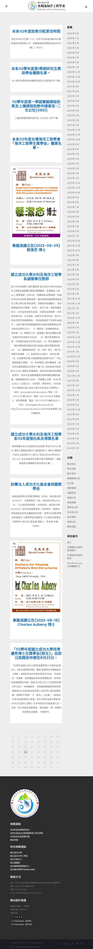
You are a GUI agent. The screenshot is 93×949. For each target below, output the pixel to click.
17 (19, 741)
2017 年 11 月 (73, 375)
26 (25, 746)
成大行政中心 (16, 859)
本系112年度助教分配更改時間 (36, 31)
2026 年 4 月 (73, 52)
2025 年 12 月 (73, 71)
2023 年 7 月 (73, 206)
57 (19, 767)
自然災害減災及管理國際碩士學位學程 (26, 833)
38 (51, 751)
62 (51, 767)
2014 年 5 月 (73, 438)
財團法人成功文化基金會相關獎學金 (36, 486)
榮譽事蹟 (71, 487)
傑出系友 (71, 463)
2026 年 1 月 (73, 67)
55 (57, 762)
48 (13, 762)
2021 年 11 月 (73, 303)
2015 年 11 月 (73, 409)
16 (13, 741)
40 (13, 757)
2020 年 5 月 (73, 332)
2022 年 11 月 (73, 245)
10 (25, 736)
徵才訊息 (71, 473)
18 (25, 741)
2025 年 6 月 (73, 100)
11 (32, 736)
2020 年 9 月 (73, 322)
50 (25, 762)
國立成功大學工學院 (19, 856)
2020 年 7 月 (73, 327)
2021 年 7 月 (73, 308)
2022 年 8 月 (73, 259)
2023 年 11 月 (73, 187)
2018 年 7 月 (73, 361)
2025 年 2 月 (73, 120)
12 (38, 736)
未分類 (70, 483)
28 (38, 746)
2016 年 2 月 (73, 404)
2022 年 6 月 (73, 269)
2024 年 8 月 (73, 149)
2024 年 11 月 (73, 134)
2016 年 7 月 (73, 395)
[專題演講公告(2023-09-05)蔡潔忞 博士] (36, 202)
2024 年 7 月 (73, 153)
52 (38, 762)
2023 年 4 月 (73, 221)
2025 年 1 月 (73, 124)
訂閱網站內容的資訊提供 (74, 549)
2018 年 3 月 (73, 370)
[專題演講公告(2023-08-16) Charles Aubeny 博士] (36, 577)
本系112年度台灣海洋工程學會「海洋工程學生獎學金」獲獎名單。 (36, 143)
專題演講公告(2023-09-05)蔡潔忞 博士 (36, 247)
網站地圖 (14, 840)
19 (32, 741)
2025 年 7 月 (73, 96)
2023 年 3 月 (73, 226)
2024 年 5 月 (73, 158)
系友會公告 (72, 512)
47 (57, 757)
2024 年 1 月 (73, 178)
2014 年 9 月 (73, 428)
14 (51, 736)
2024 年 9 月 (73, 144)
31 (57, 746)
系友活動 (71, 516)
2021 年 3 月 (73, 313)
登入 (69, 542)
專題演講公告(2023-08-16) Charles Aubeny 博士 (36, 622)
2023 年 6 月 (73, 211)
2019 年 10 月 (73, 346)
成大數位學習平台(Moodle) (22, 869)
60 (38, 767)
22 (51, 741)
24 (13, 746)
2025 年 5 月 (73, 105)
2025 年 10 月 (73, 81)
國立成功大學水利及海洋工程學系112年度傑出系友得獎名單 (36, 436)
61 (45, 767)
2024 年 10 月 (73, 139)
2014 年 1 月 (73, 448)
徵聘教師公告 (73, 478)
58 (25, 767)
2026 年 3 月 (73, 57)
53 (45, 762)
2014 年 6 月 (73, 433)
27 (32, 746)
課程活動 (71, 526)
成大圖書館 (15, 862)
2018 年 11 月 (73, 356)
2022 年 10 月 (73, 250)
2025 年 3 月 (73, 115)
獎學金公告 (72, 507)
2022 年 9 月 (73, 255)
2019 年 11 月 (73, 341)
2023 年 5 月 (73, 216)
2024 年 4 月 (73, 163)
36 (38, 751)
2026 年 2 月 (73, 62)
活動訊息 (71, 492)
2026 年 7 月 (73, 38)
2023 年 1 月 (73, 235)
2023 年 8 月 (73, 202)
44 (38, 757)
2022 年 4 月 (73, 279)
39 (57, 751)
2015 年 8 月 (73, 419)
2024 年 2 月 (73, 173)
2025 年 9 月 (73, 86)
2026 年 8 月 (73, 33)
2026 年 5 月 (73, 47)
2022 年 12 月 (73, 240)
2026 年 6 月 (73, 42)
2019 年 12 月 (73, 337)
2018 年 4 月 (73, 366)
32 (13, 751)
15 (57, 736)
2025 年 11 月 (73, 76)
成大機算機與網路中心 (20, 866)
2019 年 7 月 (73, 351)
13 (45, 736)
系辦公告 (71, 521)
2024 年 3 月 (73, 168)
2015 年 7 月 (73, 423)
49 (19, 762)
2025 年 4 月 (73, 110)
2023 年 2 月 (73, 231)
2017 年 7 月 (73, 385)
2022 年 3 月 (73, 284)
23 (57, 741)
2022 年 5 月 (73, 274)
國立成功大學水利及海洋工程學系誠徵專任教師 (36, 276)
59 (32, 767)
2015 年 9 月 (73, 414)
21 (45, 741)
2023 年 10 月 (73, 192)
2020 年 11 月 (73, 317)
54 (51, 762)
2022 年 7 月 (73, 264)
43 (32, 757)
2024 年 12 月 (73, 129)
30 (51, 746)
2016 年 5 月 (73, 399)
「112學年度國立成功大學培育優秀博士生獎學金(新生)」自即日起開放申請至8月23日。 (36, 653)
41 (19, 757)
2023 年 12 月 (73, 182)
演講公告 (71, 497)
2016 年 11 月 (73, 390)
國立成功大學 (16, 852)
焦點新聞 (71, 502)
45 (45, 757)
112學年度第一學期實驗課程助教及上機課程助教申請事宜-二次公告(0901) (36, 106)
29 (45, 746)
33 (19, 751)
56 (13, 767)
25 (19, 746)
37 (45, 751)
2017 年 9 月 (73, 380)
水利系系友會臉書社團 (20, 836)
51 (32, 762)
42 (25, 757)
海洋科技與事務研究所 (20, 829)
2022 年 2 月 (73, 288)
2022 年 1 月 (73, 293)
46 (51, 757)
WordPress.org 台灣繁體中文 (74, 564)
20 (38, 741)
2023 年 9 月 (73, 197)
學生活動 (71, 468)
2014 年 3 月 (73, 443)
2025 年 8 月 (73, 91)
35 (32, 751)
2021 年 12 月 (73, 298)
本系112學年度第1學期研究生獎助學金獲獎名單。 (36, 70)
